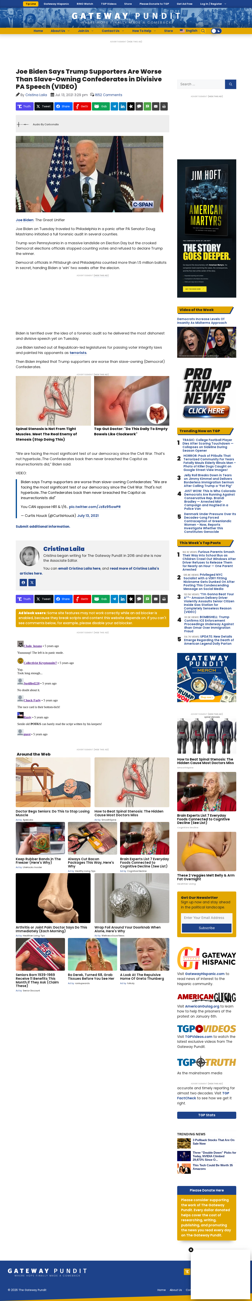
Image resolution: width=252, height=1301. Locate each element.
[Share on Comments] (139, 106)
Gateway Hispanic (56, 4)
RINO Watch (85, 4)
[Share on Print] (164, 106)
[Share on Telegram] (114, 106)
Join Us (83, 31)
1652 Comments (108, 95)
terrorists (78, 352)
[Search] (230, 84)
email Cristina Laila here (79, 568)
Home (38, 31)
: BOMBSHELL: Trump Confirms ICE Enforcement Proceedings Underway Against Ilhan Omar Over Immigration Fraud (209, 624)
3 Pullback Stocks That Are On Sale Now (213, 1141)
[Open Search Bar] (203, 31)
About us (176, 1290)
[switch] (216, 31)
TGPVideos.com (198, 1036)
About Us (58, 31)
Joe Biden (24, 219)
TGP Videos (108, 4)
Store (128, 4)
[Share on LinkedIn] (122, 106)
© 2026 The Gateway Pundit (27, 1290)
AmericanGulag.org (202, 1006)
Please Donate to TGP (154, 4)
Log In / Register (211, 4)
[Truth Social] (187, 1271)
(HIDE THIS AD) (134, 41)
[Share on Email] (155, 106)
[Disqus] (92, 688)
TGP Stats (206, 1115)
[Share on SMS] (147, 106)
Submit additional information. (43, 526)
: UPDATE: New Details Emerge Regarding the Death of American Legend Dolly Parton (209, 640)
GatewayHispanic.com (205, 973)
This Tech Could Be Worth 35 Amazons (213, 1167)
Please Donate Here (207, 1190)
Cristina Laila (64, 549)
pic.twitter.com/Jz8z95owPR (95, 506)
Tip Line (31, 4)
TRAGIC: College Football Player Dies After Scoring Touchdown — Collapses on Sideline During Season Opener (208, 445)
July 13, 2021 (88, 515)
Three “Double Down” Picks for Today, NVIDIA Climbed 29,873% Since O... (214, 1156)
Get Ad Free (184, 4)
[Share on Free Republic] (131, 106)
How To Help (141, 31)
